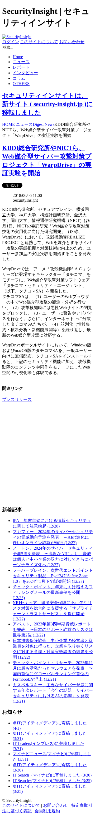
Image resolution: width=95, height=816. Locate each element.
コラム (19, 78)
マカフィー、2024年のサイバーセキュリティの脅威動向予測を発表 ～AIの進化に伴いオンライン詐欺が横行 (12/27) (53, 537)
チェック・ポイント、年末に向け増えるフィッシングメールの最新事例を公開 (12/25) (53, 592)
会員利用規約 (47, 811)
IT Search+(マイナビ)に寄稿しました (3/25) (52, 780)
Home (18, 56)
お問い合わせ (71, 41)
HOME (8, 124)
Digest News (43, 124)
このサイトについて (39, 41)
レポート (21, 67)
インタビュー (25, 73)
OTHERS (21, 83)
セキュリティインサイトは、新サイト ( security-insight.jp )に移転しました (47, 104)
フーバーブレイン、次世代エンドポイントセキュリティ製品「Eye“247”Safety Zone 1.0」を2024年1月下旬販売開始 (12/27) (53, 576)
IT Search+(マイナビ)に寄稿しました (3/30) (52, 775)
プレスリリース (17, 399)
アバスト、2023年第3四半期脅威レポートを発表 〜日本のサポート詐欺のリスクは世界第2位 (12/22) (53, 629)
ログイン (10, 41)
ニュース (21, 61)
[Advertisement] (47, 454)
